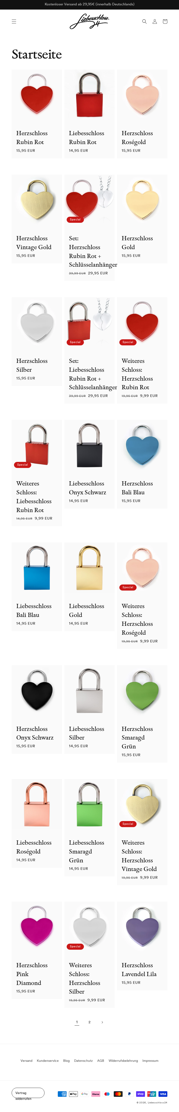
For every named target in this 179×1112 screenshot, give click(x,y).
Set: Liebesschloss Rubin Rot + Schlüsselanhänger (88, 373)
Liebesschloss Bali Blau (34, 610)
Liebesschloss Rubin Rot (86, 137)
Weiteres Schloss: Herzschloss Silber (84, 978)
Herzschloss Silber (32, 365)
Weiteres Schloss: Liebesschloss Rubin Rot (34, 496)
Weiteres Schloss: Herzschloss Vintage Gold (139, 855)
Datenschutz (83, 1061)
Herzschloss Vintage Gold (34, 242)
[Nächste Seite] (102, 1022)
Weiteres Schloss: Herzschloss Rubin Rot (137, 373)
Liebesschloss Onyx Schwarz (87, 487)
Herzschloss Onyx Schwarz (35, 733)
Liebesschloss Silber (86, 733)
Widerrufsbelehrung (123, 1061)
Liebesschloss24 (158, 1102)
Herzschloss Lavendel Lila (139, 969)
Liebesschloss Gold (86, 610)
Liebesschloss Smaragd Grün (86, 851)
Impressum (150, 1061)
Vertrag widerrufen (23, 1094)
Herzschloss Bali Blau (137, 487)
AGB (100, 1061)
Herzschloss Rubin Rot (32, 137)
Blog (66, 1061)
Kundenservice (48, 1061)
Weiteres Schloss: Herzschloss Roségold (137, 619)
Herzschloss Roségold (137, 137)
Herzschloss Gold (137, 242)
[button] (14, 21)
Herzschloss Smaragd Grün (137, 737)
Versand (26, 1061)
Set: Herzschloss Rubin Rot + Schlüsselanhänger (88, 251)
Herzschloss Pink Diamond (32, 974)
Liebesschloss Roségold (34, 847)
